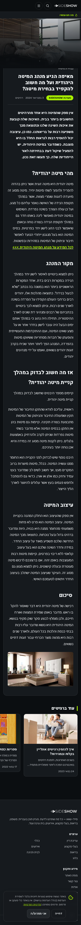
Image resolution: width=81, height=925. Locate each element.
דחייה (58, 913)
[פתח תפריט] (39, 6)
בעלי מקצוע (71, 846)
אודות (74, 887)
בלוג (75, 858)
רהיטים (19, 97)
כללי (37, 840)
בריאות (74, 852)
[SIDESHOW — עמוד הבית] (66, 6)
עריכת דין (72, 840)
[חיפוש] (47, 6)
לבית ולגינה (33, 852)
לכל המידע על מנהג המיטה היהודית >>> (42, 247)
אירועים (35, 846)
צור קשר (73, 881)
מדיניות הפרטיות (32, 904)
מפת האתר (71, 875)
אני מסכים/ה (38, 913)
